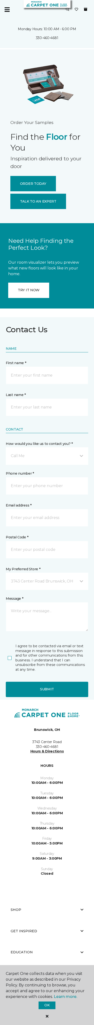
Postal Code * (17, 537)
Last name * (16, 394)
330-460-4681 (47, 38)
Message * (14, 598)
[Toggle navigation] (7, 9)
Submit (47, 689)
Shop (16, 910)
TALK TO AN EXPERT (38, 201)
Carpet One (13, 56)
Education (22, 952)
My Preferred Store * (23, 569)
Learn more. (65, 996)
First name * (16, 363)
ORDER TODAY (33, 183)
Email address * (19, 505)
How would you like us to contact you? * (39, 443)
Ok (46, 1005)
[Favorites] (76, 9)
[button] (67, 9)
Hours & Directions (47, 751)
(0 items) (85, 9)
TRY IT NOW (29, 290)
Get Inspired (24, 931)
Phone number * (20, 473)
